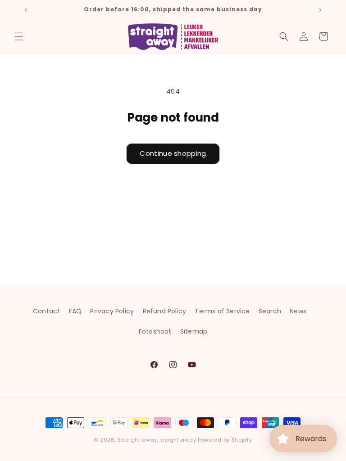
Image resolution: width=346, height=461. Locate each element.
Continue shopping (173, 153)
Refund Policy (165, 311)
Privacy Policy (112, 311)
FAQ (75, 311)
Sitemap (193, 331)
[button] (19, 36)
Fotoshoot (155, 331)
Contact (46, 311)
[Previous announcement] (26, 10)
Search (270, 311)
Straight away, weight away (157, 439)
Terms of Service (222, 311)
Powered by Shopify (225, 439)
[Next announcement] (320, 10)
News (298, 311)
